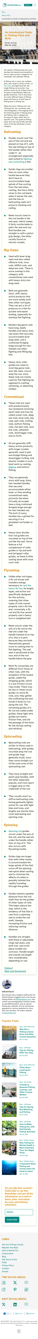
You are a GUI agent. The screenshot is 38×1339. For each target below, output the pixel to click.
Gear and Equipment (15, 971)
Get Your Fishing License (12, 1245)
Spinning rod (15, 831)
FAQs (4, 1262)
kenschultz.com (10, 1013)
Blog (3, 12)
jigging (12, 467)
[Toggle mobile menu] (35, 5)
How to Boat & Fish (10, 1251)
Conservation (7, 1254)
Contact (5, 1269)
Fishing (8, 968)
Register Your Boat (10, 1248)
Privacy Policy (8, 1265)
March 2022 (6, 15)
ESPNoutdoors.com (23, 999)
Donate (5, 1272)
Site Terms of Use (9, 1260)
